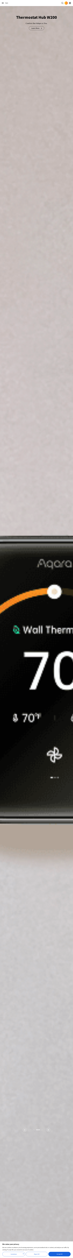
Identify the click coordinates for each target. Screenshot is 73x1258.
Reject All (36, 1254)
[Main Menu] (3, 3)
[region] (36, 1249)
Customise (14, 1254)
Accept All (59, 1254)
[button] (24, 1129)
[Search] (62, 3)
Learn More (35, 28)
